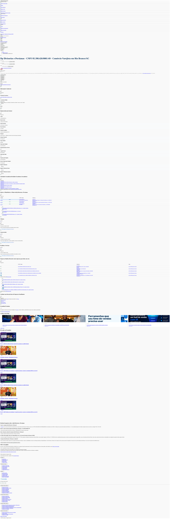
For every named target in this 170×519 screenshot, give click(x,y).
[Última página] (19, 189)
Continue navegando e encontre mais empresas (7, 442)
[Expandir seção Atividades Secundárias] (1, 178)
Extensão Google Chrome (5, 466)
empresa (2, 426)
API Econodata (2, 17)
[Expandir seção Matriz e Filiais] (1, 194)
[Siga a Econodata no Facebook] (4, 483)
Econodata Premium (16, 455)
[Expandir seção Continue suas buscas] (1, 296)
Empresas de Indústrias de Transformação (8, 506)
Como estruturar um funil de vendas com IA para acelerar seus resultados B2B (140, 325)
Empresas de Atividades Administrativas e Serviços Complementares (11, 507)
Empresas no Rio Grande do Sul (6, 499)
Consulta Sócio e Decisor (5, 469)
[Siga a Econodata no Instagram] (1, 483)
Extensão (1, 5)
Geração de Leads (4, 475)
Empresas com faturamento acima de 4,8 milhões (9, 512)
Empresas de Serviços (5, 487)
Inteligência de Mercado (5, 476)
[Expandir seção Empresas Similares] (1, 260)
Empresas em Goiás (5, 501)
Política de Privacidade (3, 516)
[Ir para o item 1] (0, 373)
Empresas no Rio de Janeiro (6, 497)
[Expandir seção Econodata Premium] (1, 308)
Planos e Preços (4, 461)
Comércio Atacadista (3, 30)
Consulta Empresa (5, 52)
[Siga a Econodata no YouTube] (6, 483)
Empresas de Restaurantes (5, 491)
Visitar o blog (2, 328)
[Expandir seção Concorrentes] (1, 235)
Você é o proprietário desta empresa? (6, 68)
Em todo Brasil (3, 302)
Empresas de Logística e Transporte (7, 492)
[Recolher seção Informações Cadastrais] (1, 90)
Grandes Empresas (3, 23)
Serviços (1, 26)
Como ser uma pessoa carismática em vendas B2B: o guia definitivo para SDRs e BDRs (57, 325)
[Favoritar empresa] (1, 81)
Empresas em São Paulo (5, 496)
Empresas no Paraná (5, 498)
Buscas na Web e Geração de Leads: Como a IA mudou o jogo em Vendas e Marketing (15, 325)
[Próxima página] (14, 189)
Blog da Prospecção (5, 473)
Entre (1, 38)
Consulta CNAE (2, 9)
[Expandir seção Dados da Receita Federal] (1, 112)
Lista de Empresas (2, 7)
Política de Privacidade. (56, 446)
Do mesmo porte (3, 303)
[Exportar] (1, 82)
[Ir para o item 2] (1, 373)
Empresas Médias (4, 513)
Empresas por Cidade (5, 514)
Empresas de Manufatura (5, 489)
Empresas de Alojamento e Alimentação (7, 508)
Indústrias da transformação (4, 28)
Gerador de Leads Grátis (3, 3)
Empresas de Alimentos (5, 488)
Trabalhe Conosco (4, 462)
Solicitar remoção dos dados (4, 451)
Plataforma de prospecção (4, 15)
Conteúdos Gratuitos (5, 474)
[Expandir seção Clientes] (1, 222)
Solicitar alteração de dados (12, 451)
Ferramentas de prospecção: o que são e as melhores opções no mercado (97, 325)
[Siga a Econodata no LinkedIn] (3, 483)
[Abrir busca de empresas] (1, 39)
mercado (17, 309)
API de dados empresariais (147, 73)
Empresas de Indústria (5, 490)
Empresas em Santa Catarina (6, 500)
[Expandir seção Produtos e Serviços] (1, 249)
